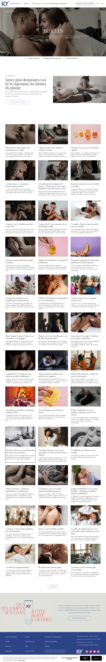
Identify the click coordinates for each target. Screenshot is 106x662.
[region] (53, 658)
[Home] (5, 3)
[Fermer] (103, 658)
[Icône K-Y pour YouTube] (94, 651)
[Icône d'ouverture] (102, 3)
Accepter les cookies (85, 658)
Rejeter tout (96, 658)
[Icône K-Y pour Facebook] (87, 651)
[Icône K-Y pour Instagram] (90, 651)
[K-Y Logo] (80, 652)
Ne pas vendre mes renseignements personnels (69, 658)
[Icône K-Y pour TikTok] (98, 651)
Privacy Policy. (21, 660)
